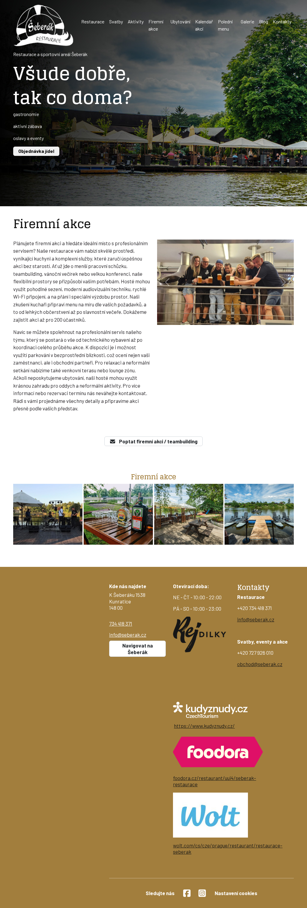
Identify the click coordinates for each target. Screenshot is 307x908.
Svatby (116, 21)
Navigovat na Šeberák (137, 648)
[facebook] (187, 893)
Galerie (247, 21)
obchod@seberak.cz (259, 664)
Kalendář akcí (204, 25)
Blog (263, 21)
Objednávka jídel (36, 151)
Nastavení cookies (236, 893)
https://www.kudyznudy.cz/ (204, 726)
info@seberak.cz (127, 635)
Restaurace (92, 21)
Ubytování (180, 21)
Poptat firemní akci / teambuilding (158, 441)
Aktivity (136, 21)
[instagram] (202, 893)
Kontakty (282, 21)
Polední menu (225, 25)
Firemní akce (155, 25)
